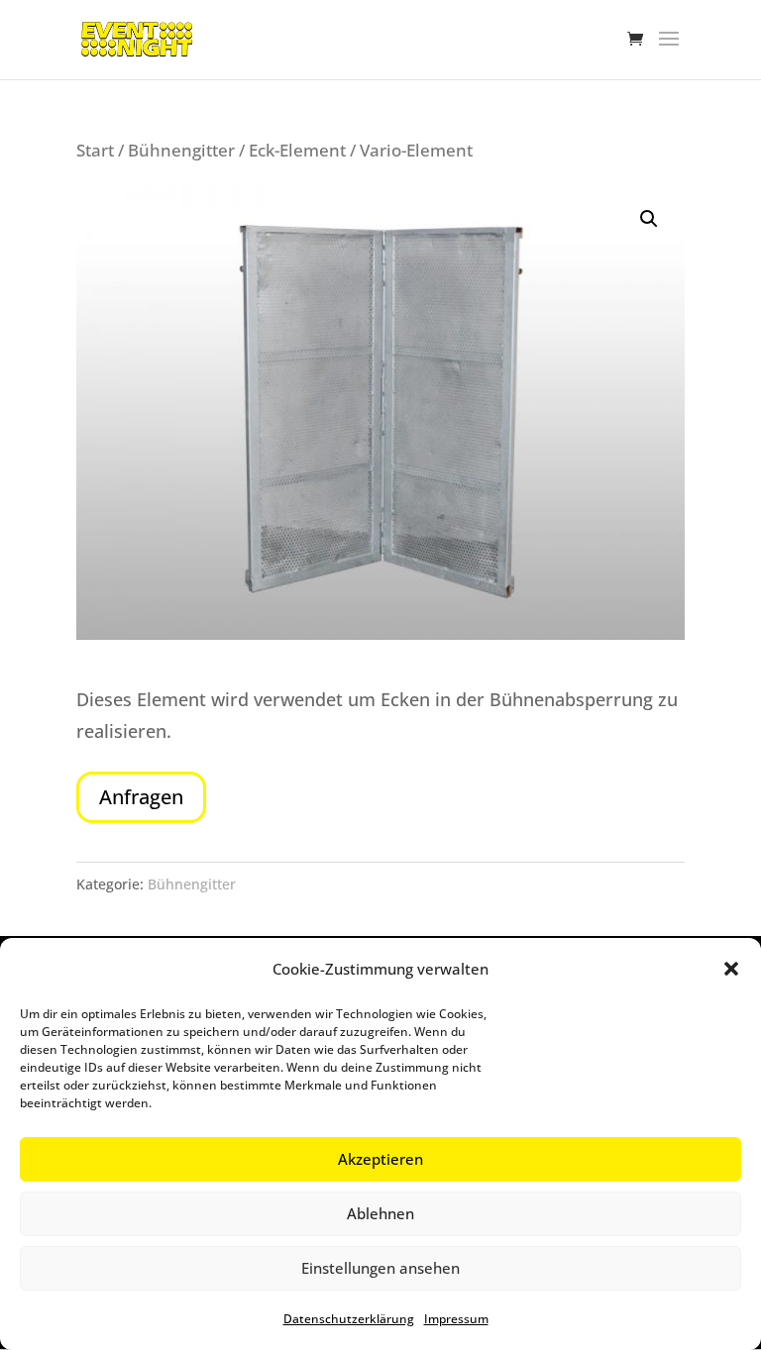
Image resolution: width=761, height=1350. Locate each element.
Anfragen (141, 796)
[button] (731, 969)
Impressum (456, 1318)
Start (95, 150)
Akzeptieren (380, 1159)
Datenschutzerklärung (348, 1318)
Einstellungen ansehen (380, 1268)
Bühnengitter (181, 150)
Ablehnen (380, 1213)
